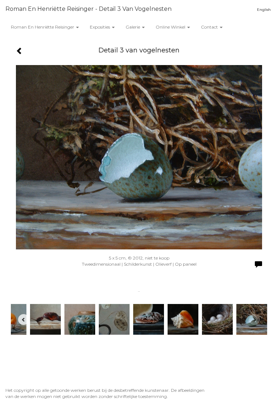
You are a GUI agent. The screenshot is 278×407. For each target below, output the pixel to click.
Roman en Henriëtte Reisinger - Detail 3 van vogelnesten (88, 8)
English (264, 9)
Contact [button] (210, 27)
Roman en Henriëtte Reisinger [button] (43, 27)
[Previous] (23, 319)
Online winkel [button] (171, 27)
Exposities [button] (100, 27)
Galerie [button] (133, 27)
